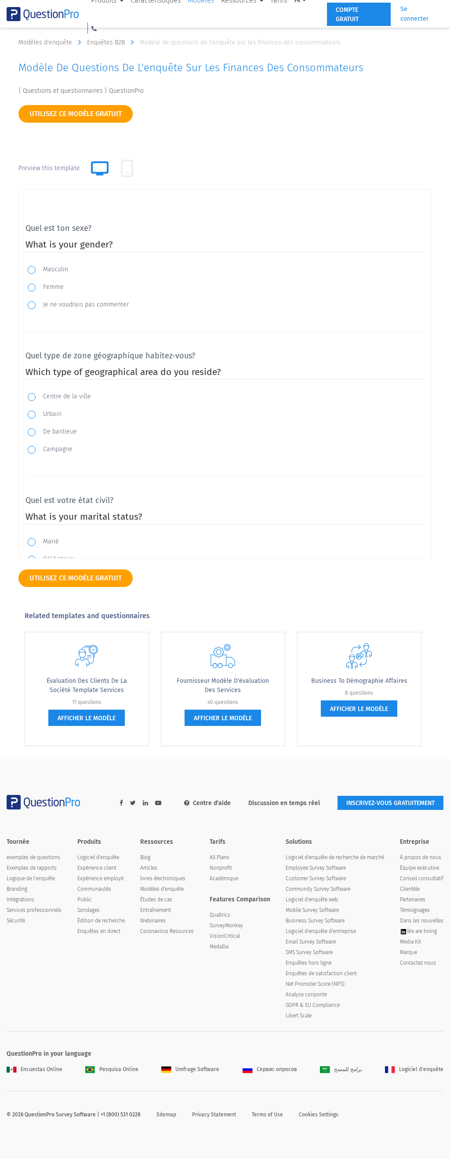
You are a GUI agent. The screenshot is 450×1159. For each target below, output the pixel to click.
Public (84, 900)
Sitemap (166, 1115)
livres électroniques (162, 878)
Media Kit (410, 942)
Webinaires (153, 921)
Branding (17, 889)
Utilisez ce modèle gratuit (75, 113)
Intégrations (20, 900)
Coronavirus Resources (167, 931)
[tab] (127, 168)
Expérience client (96, 868)
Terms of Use (267, 1115)
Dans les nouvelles (421, 921)
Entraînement (155, 910)
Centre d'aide (212, 803)
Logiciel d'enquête (98, 857)
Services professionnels (34, 910)
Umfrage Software (197, 1069)
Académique (224, 878)
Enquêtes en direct (98, 931)
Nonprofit (221, 868)
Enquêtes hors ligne (308, 963)
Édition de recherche (101, 921)
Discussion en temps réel (284, 803)
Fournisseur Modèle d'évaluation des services (223, 685)
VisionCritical (225, 936)
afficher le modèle (87, 718)
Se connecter (414, 13)
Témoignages (415, 910)
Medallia (219, 947)
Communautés (94, 889)
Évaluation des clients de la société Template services (87, 685)
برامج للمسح (348, 1069)
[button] (94, 28)
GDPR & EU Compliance (313, 1005)
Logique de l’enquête (31, 878)
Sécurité (16, 921)
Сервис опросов (277, 1069)
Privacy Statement (214, 1115)
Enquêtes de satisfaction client (321, 973)
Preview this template (49, 168)
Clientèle (410, 889)
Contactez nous (418, 963)
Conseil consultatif (421, 878)
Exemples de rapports (32, 868)
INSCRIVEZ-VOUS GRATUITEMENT (390, 803)
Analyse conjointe (306, 994)
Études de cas (156, 900)
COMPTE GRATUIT (347, 14)
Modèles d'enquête (46, 42)
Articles (148, 868)
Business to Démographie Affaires (359, 681)
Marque (408, 952)
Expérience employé (100, 878)
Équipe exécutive (419, 868)
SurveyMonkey (226, 925)
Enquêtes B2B (107, 42)
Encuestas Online (41, 1069)
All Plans (219, 857)
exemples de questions (33, 857)
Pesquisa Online (118, 1069)
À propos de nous (420, 857)
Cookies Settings (318, 1115)
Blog (145, 857)
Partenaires (412, 900)
